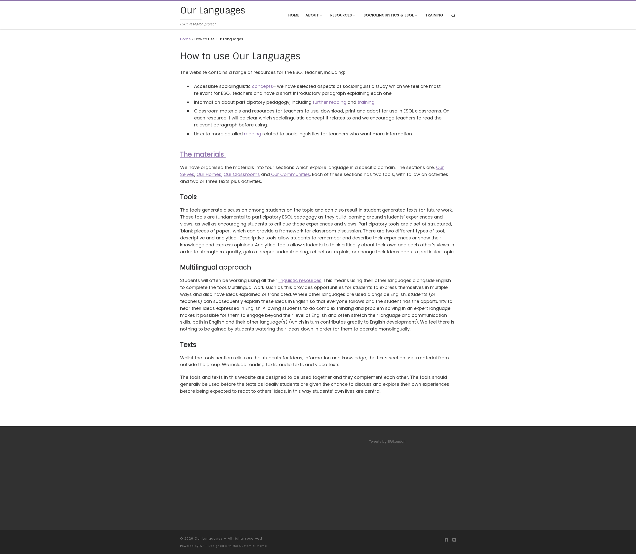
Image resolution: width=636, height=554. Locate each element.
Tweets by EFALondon (387, 441)
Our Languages (209, 538)
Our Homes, (209, 174)
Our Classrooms (242, 174)
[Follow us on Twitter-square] (454, 540)
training (366, 102)
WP (201, 546)
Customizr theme (253, 546)
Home (185, 39)
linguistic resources (299, 280)
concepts (262, 86)
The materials (203, 154)
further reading (329, 102)
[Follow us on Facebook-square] (446, 540)
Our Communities (290, 174)
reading (253, 134)
